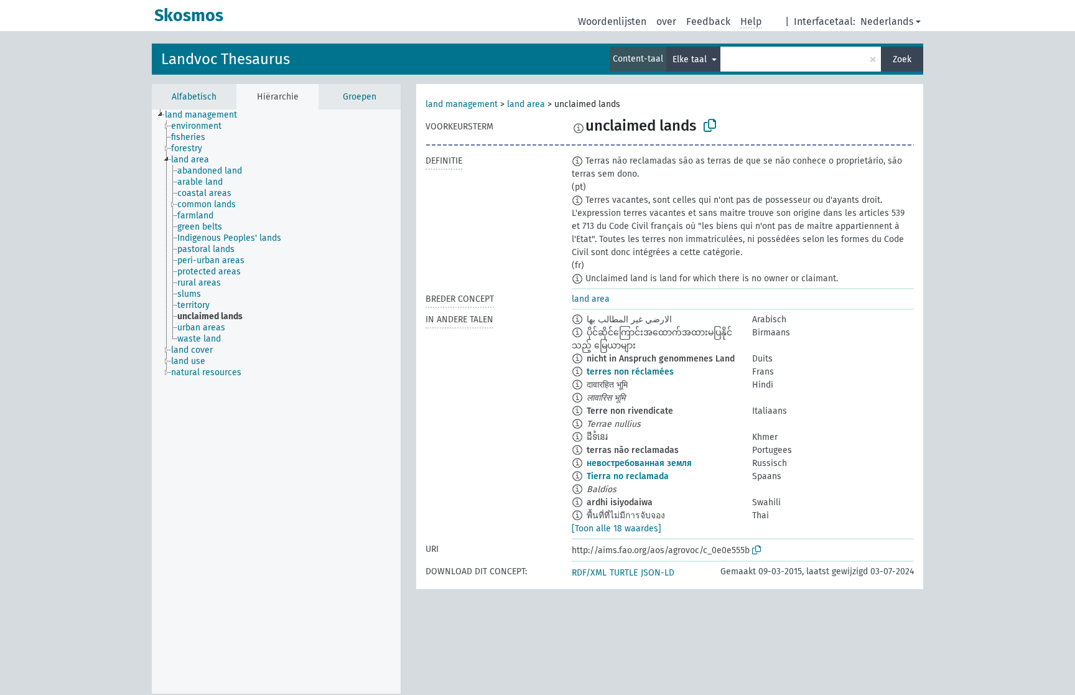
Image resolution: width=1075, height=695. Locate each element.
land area (526, 104)
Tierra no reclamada (628, 476)
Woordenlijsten (612, 21)
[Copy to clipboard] (710, 125)
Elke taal (690, 59)
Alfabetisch (194, 96)
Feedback (708, 21)
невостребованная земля (639, 463)
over (666, 21)
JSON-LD (657, 572)
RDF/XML (589, 572)
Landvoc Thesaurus (225, 59)
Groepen (359, 96)
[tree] (276, 402)
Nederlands (886, 21)
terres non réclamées (630, 371)
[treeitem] (206, 115)
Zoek (902, 59)
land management (462, 104)
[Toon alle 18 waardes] (616, 528)
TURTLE (624, 572)
